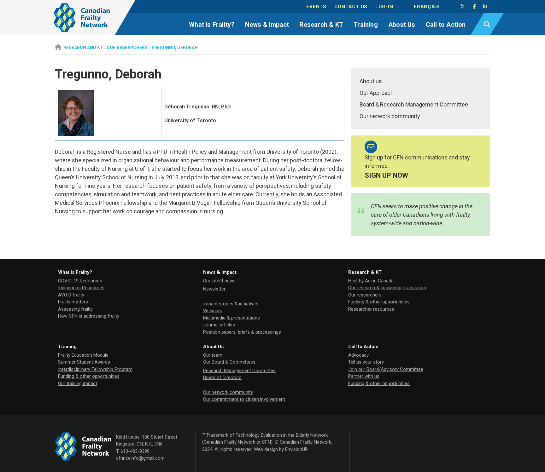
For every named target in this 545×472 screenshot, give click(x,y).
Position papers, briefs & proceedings (242, 332)
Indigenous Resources (81, 288)
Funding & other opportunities (379, 302)
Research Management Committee (239, 370)
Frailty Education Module (83, 355)
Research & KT (321, 24)
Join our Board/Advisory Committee (385, 369)
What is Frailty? (211, 24)
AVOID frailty (71, 295)
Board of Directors (222, 377)
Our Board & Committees (229, 362)
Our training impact (77, 383)
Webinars (212, 311)
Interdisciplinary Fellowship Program (95, 369)
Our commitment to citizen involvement (244, 399)
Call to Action (446, 24)
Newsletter (214, 289)
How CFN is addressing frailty (88, 316)
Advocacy (358, 355)
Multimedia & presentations (231, 318)
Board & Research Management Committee (414, 104)
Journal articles (219, 325)
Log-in (384, 6)
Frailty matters (73, 302)
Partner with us (363, 376)
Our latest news (219, 281)
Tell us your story (366, 362)
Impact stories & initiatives (230, 304)
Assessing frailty (75, 309)
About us (371, 81)
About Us (401, 24)
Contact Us (351, 6)
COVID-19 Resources (80, 281)
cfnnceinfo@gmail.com (140, 458)
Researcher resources (371, 309)
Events (316, 6)
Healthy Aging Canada (371, 281)
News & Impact (267, 24)
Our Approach (377, 92)
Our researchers (365, 295)
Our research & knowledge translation (387, 288)
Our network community (390, 116)
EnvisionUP (296, 449)
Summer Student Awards (84, 362)
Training (366, 24)
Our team (212, 355)
